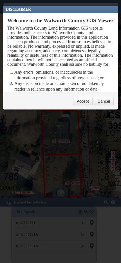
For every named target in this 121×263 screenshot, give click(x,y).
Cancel (104, 101)
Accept (83, 101)
